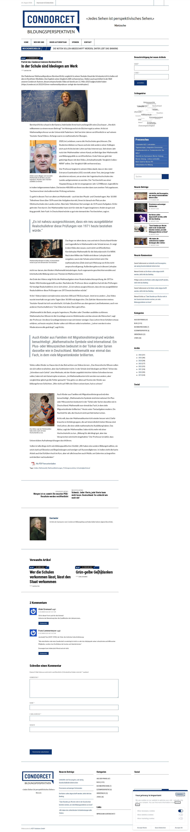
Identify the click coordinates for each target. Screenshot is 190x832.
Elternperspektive (140, 331)
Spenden (75, 42)
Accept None (142, 828)
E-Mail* (136, 73)
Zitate (136, 338)
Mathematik (43, 468)
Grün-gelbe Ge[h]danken (94, 572)
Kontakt (88, 42)
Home (26, 42)
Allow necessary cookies (146, 811)
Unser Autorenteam (58, 42)
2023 (140, 363)
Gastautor (27, 70)
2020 (140, 372)
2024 (140, 361)
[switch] (180, 811)
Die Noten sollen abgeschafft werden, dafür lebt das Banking (158, 217)
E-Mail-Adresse (35, 714)
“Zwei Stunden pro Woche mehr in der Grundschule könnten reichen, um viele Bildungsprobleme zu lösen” (108, 48)
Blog (23, 58)
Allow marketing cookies (145, 818)
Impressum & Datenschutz (45, 3)
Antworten (43, 623)
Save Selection (160, 828)
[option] (111, 48)
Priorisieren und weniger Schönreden (70, 788)
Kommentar (34, 677)
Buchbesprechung (140, 327)
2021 (140, 369)
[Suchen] (165, 176)
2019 (140, 375)
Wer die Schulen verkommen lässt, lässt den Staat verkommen (50, 577)
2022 (140, 366)
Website (32, 725)
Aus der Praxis (139, 320)
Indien (36, 468)
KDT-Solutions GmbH (38, 828)
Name (32, 703)
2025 (140, 358)
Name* (136, 64)
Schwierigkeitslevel (83, 468)
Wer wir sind (39, 42)
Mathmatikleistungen (55, 468)
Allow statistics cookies (145, 815)
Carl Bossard (82, 576)
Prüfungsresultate (69, 468)
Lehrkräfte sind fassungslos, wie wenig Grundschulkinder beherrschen (158, 195)
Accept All (179, 828)
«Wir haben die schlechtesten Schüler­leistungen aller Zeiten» (157, 241)
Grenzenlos (138, 334)
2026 (140, 355)
